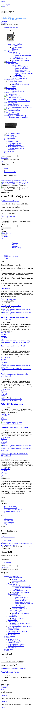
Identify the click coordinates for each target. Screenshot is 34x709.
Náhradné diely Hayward (22, 71)
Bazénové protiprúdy (14, 110)
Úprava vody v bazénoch (15, 44)
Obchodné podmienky (14, 143)
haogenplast (8, 543)
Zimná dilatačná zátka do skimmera (14, 427)
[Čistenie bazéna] (9, 50)
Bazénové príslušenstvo (11, 27)
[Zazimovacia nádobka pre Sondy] (15, 341)
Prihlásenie (7, 562)
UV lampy (15, 49)
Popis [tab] (6, 255)
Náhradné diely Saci (21, 70)
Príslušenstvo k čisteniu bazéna (20, 60)
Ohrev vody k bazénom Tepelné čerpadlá (20, 107)
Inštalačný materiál (13, 114)
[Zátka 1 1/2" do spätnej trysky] (11, 399)
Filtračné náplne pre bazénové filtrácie (19, 101)
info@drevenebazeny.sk (8, 537)
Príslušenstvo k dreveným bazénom (18, 117)
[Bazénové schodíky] (10, 102)
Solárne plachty (16, 83)
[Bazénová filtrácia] (10, 62)
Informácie (7, 140)
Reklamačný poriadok (14, 145)
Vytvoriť (21, 661)
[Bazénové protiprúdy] (11, 109)
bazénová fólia (16, 543)
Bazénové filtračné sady (18, 76)
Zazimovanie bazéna (14, 133)
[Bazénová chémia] (10, 88)
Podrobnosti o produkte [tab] (11, 256)
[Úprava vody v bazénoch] (10, 42)
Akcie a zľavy (8, 519)
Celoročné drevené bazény (15, 97)
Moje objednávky (13, 141)
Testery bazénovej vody (18, 91)
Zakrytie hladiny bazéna (15, 81)
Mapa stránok (8, 524)
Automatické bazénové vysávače (21, 54)
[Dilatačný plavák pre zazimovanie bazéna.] (13, 180)
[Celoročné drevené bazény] (12, 96)
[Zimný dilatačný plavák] (13, 668)
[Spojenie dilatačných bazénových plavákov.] (14, 184)
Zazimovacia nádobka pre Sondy (13, 346)
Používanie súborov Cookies (16, 148)
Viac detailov (4, 158)
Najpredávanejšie (9, 522)
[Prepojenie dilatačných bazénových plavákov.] (14, 182)
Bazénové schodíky (13, 104)
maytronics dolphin (11, 545)
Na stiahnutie (12, 149)
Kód (2, 302)
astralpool (23, 543)
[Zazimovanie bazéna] (10, 132)
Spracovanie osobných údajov (16, 146)
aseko (2, 543)
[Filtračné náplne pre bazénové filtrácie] (16, 99)
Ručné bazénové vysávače (19, 58)
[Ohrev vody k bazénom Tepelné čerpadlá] (16, 105)
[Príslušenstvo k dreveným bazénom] (15, 115)
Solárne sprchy (12, 136)
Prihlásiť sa (4, 695)
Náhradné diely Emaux (21, 68)
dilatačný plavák (5, 306)
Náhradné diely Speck (21, 67)
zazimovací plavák (16, 306)
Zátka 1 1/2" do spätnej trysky (12, 404)
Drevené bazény (9, 151)
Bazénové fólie (12, 94)
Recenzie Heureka (6, 288)
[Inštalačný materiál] (10, 112)
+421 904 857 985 (6, 540)
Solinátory (14, 45)
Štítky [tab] (6, 258)
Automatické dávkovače (18, 47)
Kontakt (6, 153)
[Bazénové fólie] (9, 92)
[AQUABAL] (5, 1)
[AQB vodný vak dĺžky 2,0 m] (17, 201)
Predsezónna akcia (9, 138)
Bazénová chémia (13, 89)
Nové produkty (8, 520)
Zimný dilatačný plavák (10, 672)
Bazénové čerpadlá (17, 65)
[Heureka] (6, 233)
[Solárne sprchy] (9, 135)
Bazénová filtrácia (13, 63)
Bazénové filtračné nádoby (19, 78)
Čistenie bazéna (12, 52)
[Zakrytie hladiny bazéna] (12, 80)
